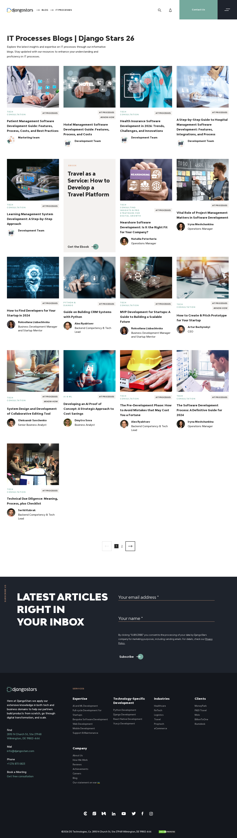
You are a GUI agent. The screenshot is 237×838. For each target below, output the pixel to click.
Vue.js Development (124, 723)
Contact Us (198, 9)
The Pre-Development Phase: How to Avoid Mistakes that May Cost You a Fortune (146, 410)
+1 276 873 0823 (16, 763)
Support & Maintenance (85, 733)
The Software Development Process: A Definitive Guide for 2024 (199, 410)
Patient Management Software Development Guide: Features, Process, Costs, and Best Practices (32, 126)
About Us (78, 755)
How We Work (80, 760)
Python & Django (70, 304)
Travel (157, 719)
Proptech (159, 724)
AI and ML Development (85, 706)
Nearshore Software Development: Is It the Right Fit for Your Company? (144, 227)
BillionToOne (201, 719)
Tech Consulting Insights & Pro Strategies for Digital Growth (130, 210)
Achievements (80, 769)
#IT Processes (50, 113)
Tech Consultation (16, 113)
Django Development (124, 714)
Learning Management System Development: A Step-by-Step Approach (30, 219)
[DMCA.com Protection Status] (167, 831)
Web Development (83, 724)
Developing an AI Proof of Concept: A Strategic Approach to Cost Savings (89, 408)
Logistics (159, 715)
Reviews (77, 764)
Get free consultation (20, 776)
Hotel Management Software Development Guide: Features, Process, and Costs (86, 129)
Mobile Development (84, 728)
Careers (77, 773)
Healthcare (160, 706)
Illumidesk (200, 724)
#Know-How (107, 117)
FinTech (158, 710)
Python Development (124, 710)
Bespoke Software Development (90, 719)
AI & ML (68, 397)
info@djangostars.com (20, 751)
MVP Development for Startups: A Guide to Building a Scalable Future (145, 316)
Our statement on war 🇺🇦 (86, 782)
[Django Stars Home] (20, 10)
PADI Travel (201, 710)
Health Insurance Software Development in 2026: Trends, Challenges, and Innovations (142, 126)
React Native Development (127, 719)
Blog (45, 10)
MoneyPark (201, 706)
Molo (197, 715)
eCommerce (160, 728)
